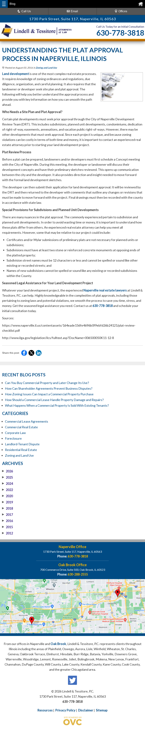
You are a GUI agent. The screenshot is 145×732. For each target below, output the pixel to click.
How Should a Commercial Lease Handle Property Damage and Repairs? (54, 400)
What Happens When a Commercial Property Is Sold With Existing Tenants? (57, 405)
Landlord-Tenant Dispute (22, 444)
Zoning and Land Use (46, 67)
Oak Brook (58, 644)
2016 (7, 521)
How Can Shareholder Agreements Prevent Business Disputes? (48, 388)
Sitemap (102, 710)
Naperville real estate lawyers (105, 290)
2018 (7, 508)
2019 (7, 502)
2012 (7, 533)
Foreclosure (13, 438)
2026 (7, 471)
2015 (7, 527)
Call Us (26, 11)
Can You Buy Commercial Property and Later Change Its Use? (47, 383)
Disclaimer (85, 710)
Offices (122, 11)
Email (74, 11)
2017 (7, 514)
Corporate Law (15, 433)
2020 (7, 496)
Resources (45, 710)
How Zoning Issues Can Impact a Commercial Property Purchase (49, 394)
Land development (15, 74)
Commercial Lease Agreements (26, 421)
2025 (7, 477)
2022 (7, 490)
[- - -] (4, 4)
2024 (7, 483)
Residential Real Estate (21, 450)
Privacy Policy (65, 710)
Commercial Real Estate (21, 427)
